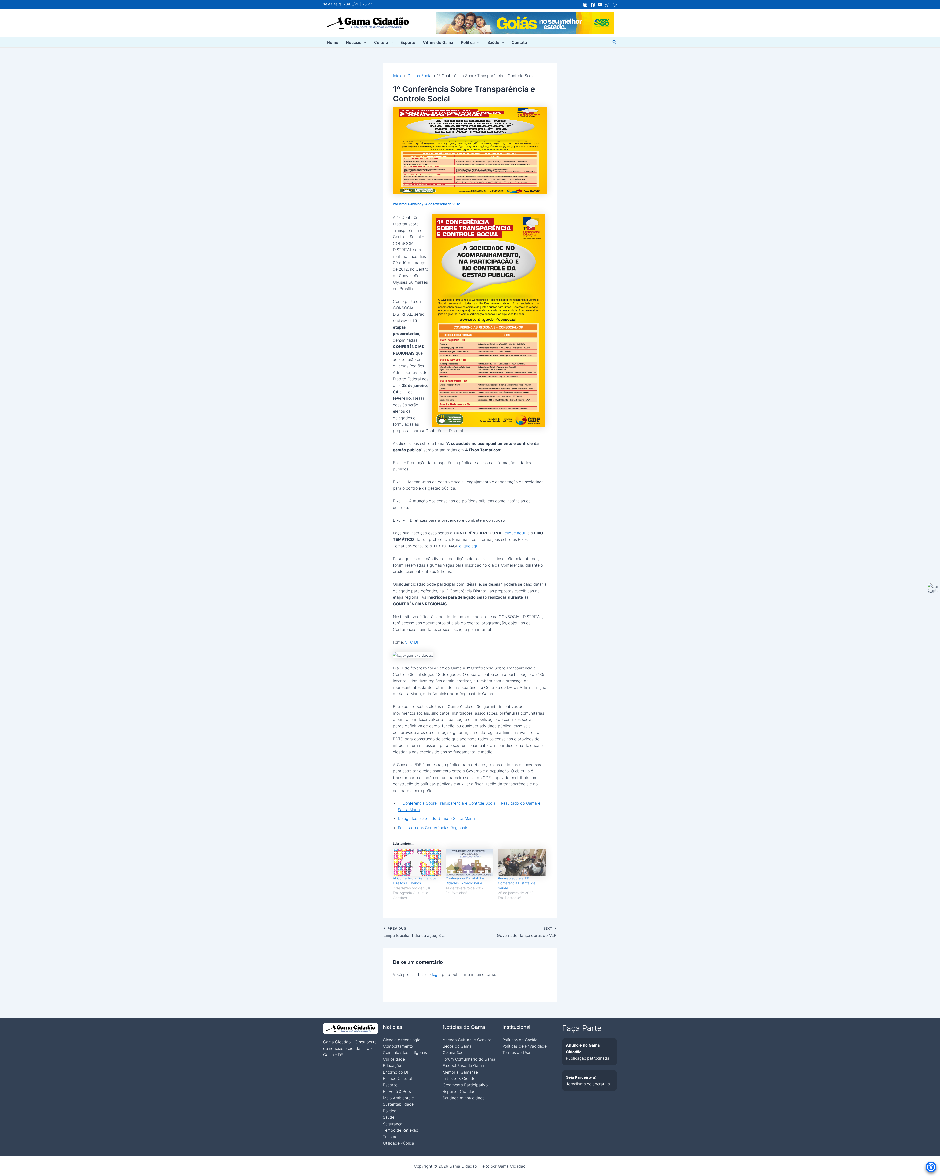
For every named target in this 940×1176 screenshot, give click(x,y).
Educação (392, 1065)
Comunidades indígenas (405, 1052)
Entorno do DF (396, 1072)
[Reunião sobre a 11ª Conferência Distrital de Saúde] (522, 862)
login (436, 974)
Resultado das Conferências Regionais (433, 827)
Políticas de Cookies (520, 1039)
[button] (363, 42)
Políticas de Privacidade (524, 1046)
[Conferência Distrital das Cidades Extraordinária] (469, 862)
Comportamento (398, 1046)
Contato (519, 42)
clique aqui (515, 533)
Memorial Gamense (460, 1072)
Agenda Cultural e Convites (468, 1039)
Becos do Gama (457, 1046)
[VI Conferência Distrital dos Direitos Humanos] (417, 862)
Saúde (493, 42)
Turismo (390, 1136)
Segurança (392, 1123)
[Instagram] (585, 4)
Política (468, 42)
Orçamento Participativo (465, 1084)
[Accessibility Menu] (931, 1167)
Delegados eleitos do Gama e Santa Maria (436, 818)
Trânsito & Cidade (459, 1078)
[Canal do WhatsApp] (607, 4)
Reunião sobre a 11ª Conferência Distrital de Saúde (516, 883)
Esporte (407, 42)
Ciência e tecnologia (401, 1039)
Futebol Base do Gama (463, 1065)
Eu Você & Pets (397, 1091)
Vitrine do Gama (438, 42)
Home (332, 42)
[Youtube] (600, 4)
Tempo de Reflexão (400, 1130)
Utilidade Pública (398, 1143)
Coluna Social (455, 1052)
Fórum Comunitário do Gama (469, 1059)
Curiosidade (394, 1059)
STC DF (412, 642)
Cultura (381, 42)
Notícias (353, 42)
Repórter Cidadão (459, 1091)
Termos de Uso (516, 1052)
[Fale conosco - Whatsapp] (614, 4)
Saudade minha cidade (464, 1097)
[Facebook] (592, 4)
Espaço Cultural (397, 1078)
